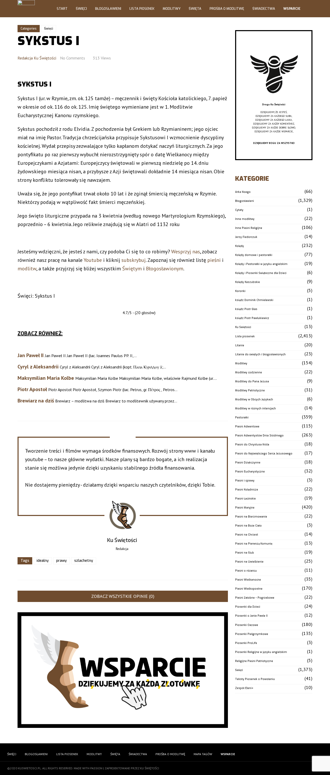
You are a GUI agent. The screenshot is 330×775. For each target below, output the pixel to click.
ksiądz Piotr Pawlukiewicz (252, 318)
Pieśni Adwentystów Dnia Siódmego (259, 435)
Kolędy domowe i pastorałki (253, 255)
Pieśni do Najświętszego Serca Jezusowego (263, 453)
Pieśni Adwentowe (247, 426)
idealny (43, 560)
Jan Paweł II (31, 355)
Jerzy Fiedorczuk (246, 237)
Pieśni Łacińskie (245, 498)
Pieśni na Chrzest (246, 534)
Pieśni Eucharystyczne (250, 471)
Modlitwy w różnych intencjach (255, 408)
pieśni (214, 260)
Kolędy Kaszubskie (247, 282)
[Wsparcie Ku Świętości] (274, 100)
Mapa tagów (203, 754)
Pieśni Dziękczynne (247, 462)
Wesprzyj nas (185, 251)
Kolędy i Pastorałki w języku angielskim (261, 264)
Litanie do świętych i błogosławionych (260, 354)
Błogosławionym (164, 268)
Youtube (93, 260)
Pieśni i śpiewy (244, 480)
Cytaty (239, 210)
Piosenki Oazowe (246, 625)
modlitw (27, 268)
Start (62, 8)
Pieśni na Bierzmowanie (251, 516)
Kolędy (239, 246)
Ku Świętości (243, 327)
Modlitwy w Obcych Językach (254, 399)
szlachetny (83, 560)
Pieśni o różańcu (246, 570)
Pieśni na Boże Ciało (248, 525)
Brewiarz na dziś (36, 400)
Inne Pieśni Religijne (248, 228)
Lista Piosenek (141, 8)
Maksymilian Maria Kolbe (46, 378)
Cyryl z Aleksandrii (38, 366)
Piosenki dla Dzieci (247, 606)
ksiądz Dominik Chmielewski (254, 300)
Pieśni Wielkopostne (248, 588)
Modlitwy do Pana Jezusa (252, 381)
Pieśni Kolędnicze (246, 489)
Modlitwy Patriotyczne (250, 390)
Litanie (239, 345)
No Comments (72, 58)
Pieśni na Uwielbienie (249, 561)
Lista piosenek (245, 336)
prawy (61, 560)
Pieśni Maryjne (244, 507)
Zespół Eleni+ (244, 688)
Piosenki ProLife (246, 643)
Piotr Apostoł (32, 389)
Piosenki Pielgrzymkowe (251, 634)
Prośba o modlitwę (227, 8)
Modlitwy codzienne (248, 372)
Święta (195, 8)
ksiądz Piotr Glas (246, 309)
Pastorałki (242, 417)
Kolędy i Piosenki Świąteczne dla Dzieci (260, 273)
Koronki (240, 291)
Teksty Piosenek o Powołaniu (255, 679)
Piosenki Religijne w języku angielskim (261, 652)
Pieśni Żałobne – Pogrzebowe (254, 597)
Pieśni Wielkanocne (248, 579)
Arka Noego (243, 192)
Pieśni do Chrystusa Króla (252, 444)
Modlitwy (171, 8)
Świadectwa (263, 8)
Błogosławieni (108, 8)
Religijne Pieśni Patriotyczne (254, 661)
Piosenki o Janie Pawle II (251, 615)
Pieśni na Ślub (244, 552)
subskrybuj (133, 260)
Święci (81, 8)
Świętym (132, 268)
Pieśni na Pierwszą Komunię (253, 543)
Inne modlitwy (244, 219)
